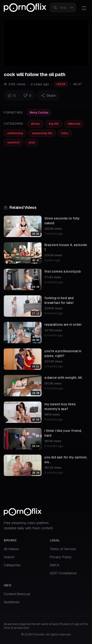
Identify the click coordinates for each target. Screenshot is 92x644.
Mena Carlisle (39, 112)
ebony (35, 124)
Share (51, 95)
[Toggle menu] (84, 8)
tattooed (74, 124)
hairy (64, 133)
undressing (15, 133)
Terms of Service (63, 549)
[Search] (71, 7)
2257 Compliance (63, 573)
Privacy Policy (61, 557)
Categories (12, 565)
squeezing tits (42, 133)
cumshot (13, 142)
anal (32, 142)
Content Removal (17, 594)
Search (9, 557)
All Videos (11, 549)
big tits (54, 124)
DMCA (54, 565)
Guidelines (12, 602)
